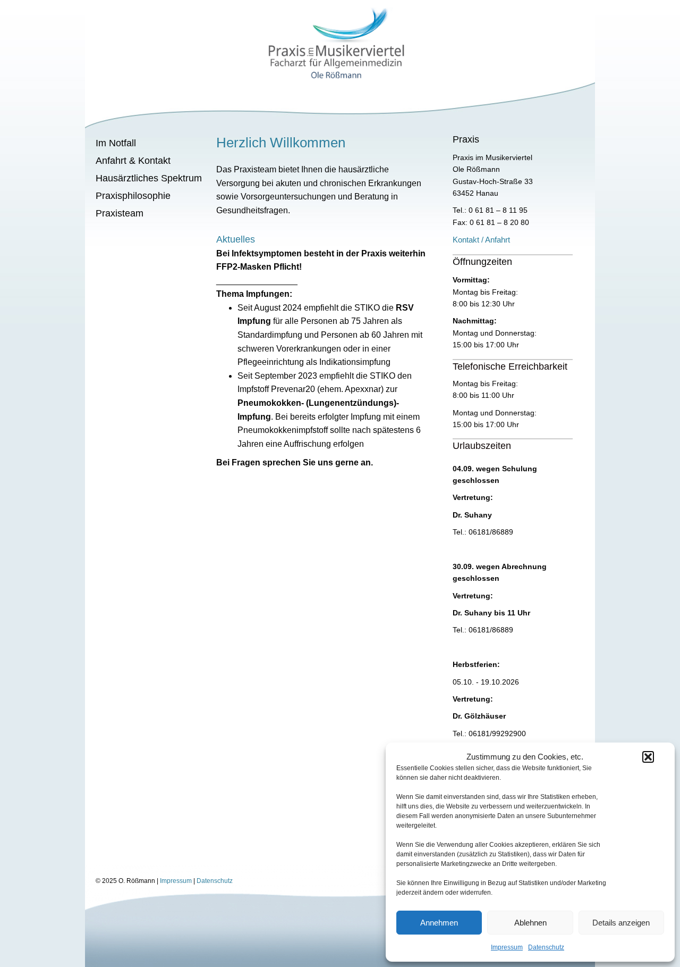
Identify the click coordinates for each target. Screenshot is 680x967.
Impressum (507, 947)
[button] (648, 757)
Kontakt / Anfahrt (481, 239)
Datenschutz (546, 947)
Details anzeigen (621, 922)
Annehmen (439, 922)
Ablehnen (530, 922)
